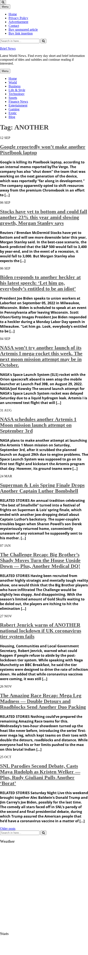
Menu (5, 6)
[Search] (43, 41)
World (13, 82)
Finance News (18, 101)
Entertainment (18, 105)
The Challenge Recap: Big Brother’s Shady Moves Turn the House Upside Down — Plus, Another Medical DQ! (40, 560)
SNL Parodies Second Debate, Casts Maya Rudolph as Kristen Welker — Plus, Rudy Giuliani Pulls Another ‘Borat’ (40, 774)
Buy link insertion (21, 33)
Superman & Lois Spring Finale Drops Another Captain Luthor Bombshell (42, 488)
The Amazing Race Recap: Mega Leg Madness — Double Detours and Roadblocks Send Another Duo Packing (43, 701)
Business (15, 86)
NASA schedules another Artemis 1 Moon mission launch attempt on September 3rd (38, 425)
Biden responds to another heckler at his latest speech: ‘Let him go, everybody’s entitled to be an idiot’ (40, 282)
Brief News (8, 48)
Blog (12, 117)
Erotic (13, 113)
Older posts (7, 828)
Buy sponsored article (23, 29)
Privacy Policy (18, 18)
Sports (13, 98)
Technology (17, 94)
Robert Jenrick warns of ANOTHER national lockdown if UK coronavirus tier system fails (40, 630)
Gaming (14, 109)
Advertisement (18, 22)
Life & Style (17, 90)
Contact (14, 25)
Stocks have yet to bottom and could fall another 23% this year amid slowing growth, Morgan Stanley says (43, 217)
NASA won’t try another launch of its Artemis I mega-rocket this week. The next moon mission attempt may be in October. (41, 356)
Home (13, 14)
